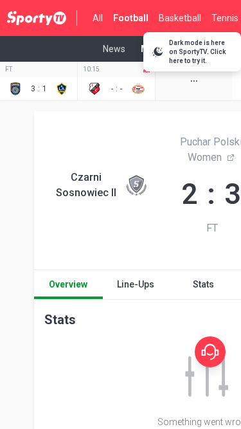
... (194, 77)
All (98, 18)
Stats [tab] (203, 284)
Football (130, 18)
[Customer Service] (210, 351)
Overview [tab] (68, 284)
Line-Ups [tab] (135, 284)
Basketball (180, 18)
